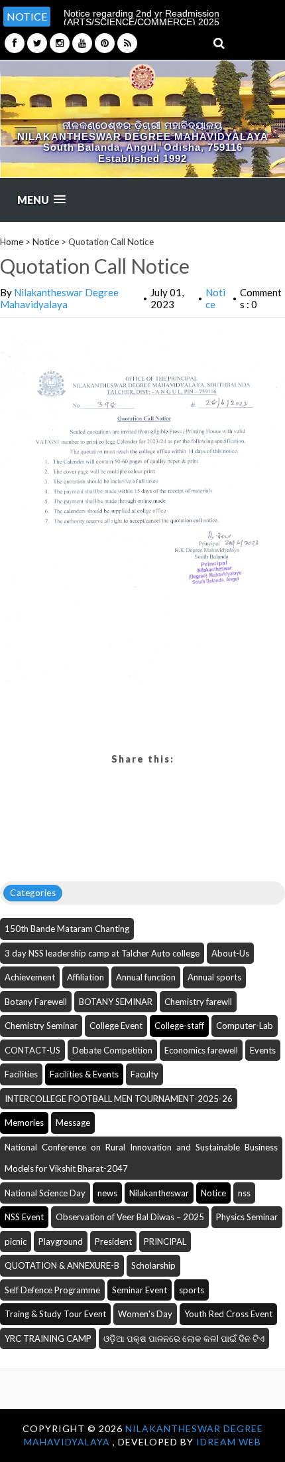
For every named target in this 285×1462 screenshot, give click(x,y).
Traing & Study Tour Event (55, 1314)
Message (73, 1122)
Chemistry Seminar (41, 1025)
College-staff (179, 1025)
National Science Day (45, 1193)
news (107, 1193)
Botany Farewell (36, 1001)
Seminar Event (139, 1290)
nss (244, 1193)
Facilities (21, 1074)
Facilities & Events (84, 1074)
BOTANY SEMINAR (115, 1001)
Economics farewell (201, 1050)
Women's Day (145, 1314)
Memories (24, 1122)
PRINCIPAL (165, 1241)
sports (191, 1290)
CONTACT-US (32, 1050)
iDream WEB (228, 1441)
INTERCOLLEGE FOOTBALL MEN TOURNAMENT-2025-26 (119, 1098)
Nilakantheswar (159, 1193)
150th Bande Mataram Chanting (67, 928)
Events (263, 1050)
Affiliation (85, 977)
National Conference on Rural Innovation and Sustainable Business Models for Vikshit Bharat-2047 (141, 1158)
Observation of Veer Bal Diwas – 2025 (130, 1217)
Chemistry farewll (198, 1001)
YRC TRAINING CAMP (48, 1338)
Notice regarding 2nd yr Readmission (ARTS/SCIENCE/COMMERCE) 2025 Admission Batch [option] (141, 22)
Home (11, 241)
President (113, 1241)
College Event (115, 1025)
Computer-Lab (244, 1025)
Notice (45, 241)
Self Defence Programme (52, 1290)
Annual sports (214, 977)
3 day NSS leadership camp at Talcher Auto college (102, 953)
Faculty (144, 1074)
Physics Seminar (247, 1217)
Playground (60, 1241)
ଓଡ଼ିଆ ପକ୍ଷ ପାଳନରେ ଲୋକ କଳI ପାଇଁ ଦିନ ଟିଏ (183, 1338)
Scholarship (153, 1265)
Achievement (30, 977)
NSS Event (24, 1217)
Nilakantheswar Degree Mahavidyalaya (59, 298)
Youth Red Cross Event (228, 1314)
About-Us (230, 953)
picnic (16, 1241)
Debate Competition (112, 1050)
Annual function (146, 977)
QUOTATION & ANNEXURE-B (62, 1265)
